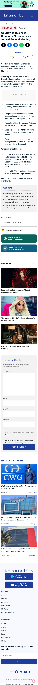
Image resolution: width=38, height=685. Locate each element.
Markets (3, 631)
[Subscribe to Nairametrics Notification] (33, 681)
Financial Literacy (6, 637)
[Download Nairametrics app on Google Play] (19, 576)
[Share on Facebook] (9, 45)
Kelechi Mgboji (33, 524)
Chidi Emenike (19, 52)
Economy (4, 627)
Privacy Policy (5, 606)
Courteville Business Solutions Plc (14, 222)
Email (5, 409)
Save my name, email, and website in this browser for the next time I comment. (19, 434)
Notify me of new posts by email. (16, 443)
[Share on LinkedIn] (15, 45)
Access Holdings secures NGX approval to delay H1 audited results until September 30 (18, 518)
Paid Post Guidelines (7, 612)
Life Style (4, 641)
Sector (3, 634)
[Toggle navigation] (31, 16)
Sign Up (19, 661)
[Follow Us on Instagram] (25, 671)
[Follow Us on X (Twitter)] (30, 671)
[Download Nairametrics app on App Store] (19, 585)
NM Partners (5, 609)
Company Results (11, 24)
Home (3, 24)
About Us (4, 599)
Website (6, 419)
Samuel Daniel (33, 492)
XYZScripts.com (29, 684)
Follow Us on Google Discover (24, 57)
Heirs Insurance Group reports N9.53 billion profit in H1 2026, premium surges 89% (18, 550)
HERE (7, 181)
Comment (7, 371)
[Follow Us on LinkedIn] (21, 671)
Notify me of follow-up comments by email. (20, 440)
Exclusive (4, 624)
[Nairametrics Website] (13, 15)
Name (5, 398)
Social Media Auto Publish (11, 684)
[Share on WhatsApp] (21, 45)
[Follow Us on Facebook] (16, 671)
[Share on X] (3, 45)
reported (14, 157)
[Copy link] (27, 45)
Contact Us (4, 602)
